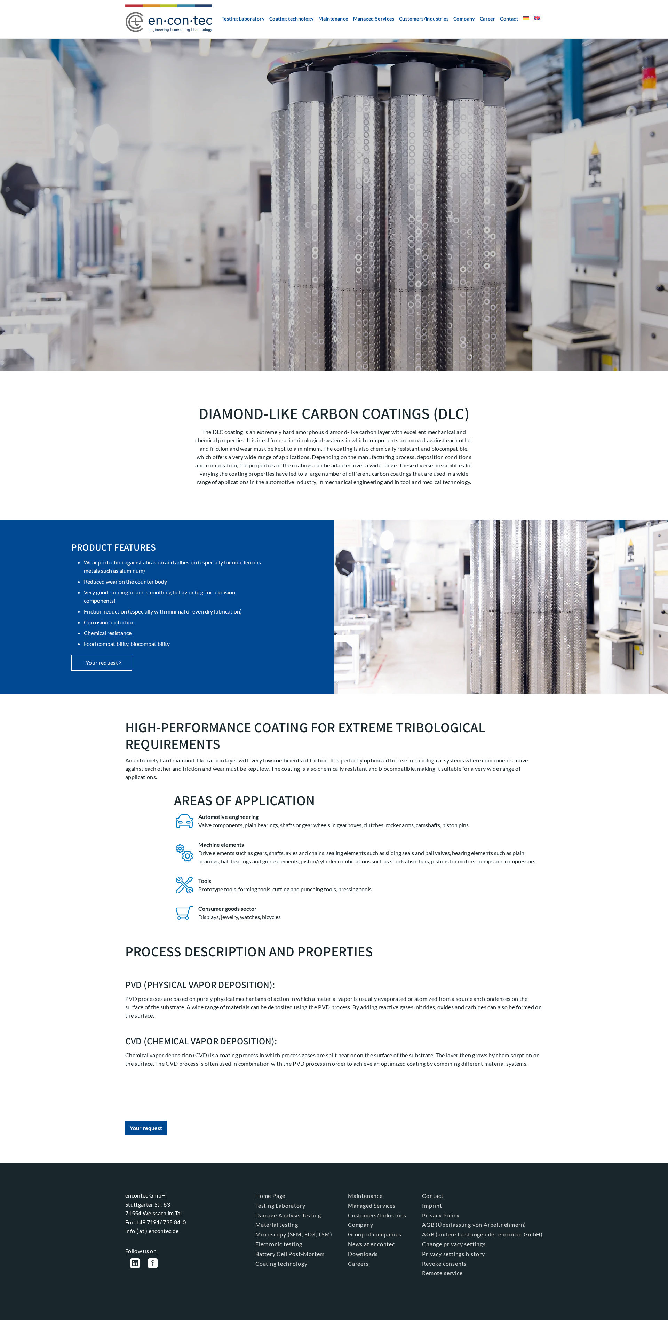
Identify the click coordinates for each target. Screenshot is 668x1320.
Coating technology (291, 19)
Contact (509, 19)
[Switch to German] (526, 20)
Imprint (432, 1205)
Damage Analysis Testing (288, 1215)
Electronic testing (278, 1244)
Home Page (270, 1195)
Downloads (363, 1253)
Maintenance (333, 19)
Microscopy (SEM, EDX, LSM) (293, 1234)
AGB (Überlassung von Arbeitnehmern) (474, 1224)
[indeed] (153, 1264)
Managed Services (373, 19)
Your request (102, 662)
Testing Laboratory (243, 19)
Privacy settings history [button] (453, 1253)
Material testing (276, 1224)
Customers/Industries (423, 19)
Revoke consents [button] (444, 1263)
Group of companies (374, 1234)
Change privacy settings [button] (453, 1244)
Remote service (442, 1273)
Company (464, 19)
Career (487, 19)
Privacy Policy (440, 1215)
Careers (358, 1263)
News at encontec (371, 1244)
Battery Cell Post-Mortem (290, 1253)
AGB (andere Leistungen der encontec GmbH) (482, 1234)
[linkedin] (135, 1264)
